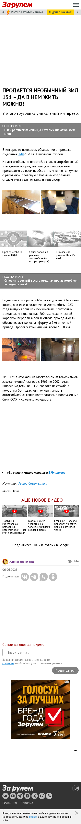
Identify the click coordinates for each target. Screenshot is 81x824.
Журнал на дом (60, 12)
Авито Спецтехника (32, 483)
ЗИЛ (21, 154)
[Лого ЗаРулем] (17, 5)
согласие (8, 663)
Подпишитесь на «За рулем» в (40, 545)
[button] (77, 813)
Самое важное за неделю (23, 644)
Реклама (27, 803)
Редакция (9, 803)
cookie (33, 816)
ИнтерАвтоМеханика (27, 12)
